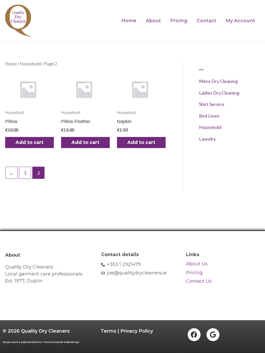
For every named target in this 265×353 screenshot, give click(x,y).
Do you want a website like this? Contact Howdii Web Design (41, 342)
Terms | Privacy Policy (127, 331)
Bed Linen (209, 116)
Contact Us (199, 281)
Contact (206, 21)
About (153, 21)
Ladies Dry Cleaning (219, 93)
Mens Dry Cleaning (218, 81)
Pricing (178, 21)
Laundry (207, 139)
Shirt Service (211, 104)
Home (128, 21)
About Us (197, 264)
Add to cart (29, 142)
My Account (240, 21)
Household (30, 63)
